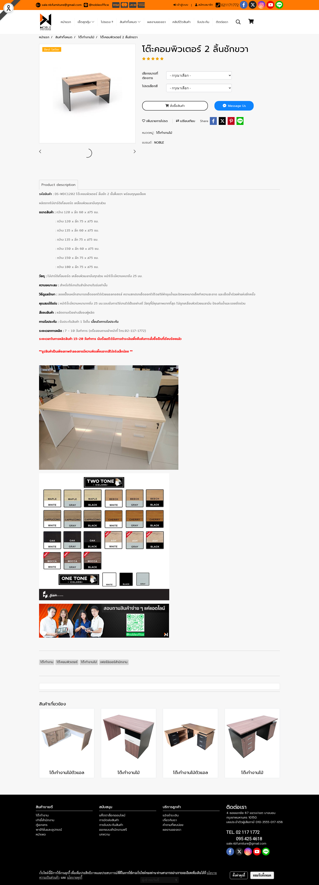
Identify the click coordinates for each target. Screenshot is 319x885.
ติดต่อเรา (222, 22)
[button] (238, 22)
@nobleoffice (99, 5)
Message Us (236, 106)
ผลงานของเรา (156, 22)
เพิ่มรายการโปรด (156, 121)
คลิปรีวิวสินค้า (182, 22)
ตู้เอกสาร (42, 825)
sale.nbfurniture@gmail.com (62, 5)
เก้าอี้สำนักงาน (45, 820)
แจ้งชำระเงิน (171, 815)
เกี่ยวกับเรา (170, 820)
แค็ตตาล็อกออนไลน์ (112, 815)
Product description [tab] (58, 184)
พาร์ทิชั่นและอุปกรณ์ (49, 829)
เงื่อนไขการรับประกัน (104, 321)
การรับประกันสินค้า (111, 825)
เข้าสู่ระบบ (182, 5)
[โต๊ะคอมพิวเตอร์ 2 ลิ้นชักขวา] (87, 94)
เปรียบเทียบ (187, 121)
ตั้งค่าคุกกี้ (239, 875)
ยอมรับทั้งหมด (262, 875)
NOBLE (159, 142)
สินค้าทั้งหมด (129, 22)
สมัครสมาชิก (205, 5)
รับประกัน (203, 22)
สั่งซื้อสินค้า (177, 106)
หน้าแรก (66, 22)
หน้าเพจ (41, 834)
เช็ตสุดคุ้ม (85, 22)
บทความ (104, 834)
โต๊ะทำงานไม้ (164, 133)
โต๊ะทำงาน (42, 815)
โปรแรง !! (107, 22)
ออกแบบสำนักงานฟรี (113, 829)
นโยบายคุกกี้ (74, 877)
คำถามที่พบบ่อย (173, 825)
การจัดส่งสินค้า (109, 820)
